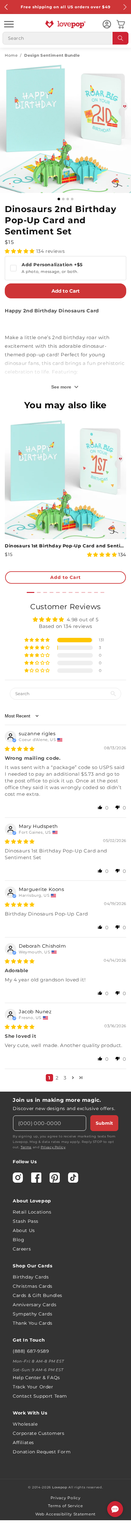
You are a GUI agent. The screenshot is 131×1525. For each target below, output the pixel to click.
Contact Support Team (40, 1396)
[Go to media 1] (59, 199)
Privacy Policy (53, 1147)
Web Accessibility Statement (65, 1514)
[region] (65, 844)
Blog (18, 1240)
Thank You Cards (32, 1323)
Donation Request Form (42, 1452)
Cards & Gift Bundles (37, 1295)
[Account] (107, 24)
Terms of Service (65, 1505)
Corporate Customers (38, 1433)
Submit (104, 1123)
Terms (26, 1147)
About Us (24, 1230)
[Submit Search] (120, 38)
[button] (9, 24)
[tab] (30, 592)
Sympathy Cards (32, 1314)
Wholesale (25, 1424)
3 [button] (65, 1078)
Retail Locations (32, 1212)
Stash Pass (25, 1221)
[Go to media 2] (63, 199)
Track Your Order (33, 1387)
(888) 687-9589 (31, 1351)
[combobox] (65, 38)
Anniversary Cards (34, 1305)
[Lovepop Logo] (65, 24)
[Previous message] (6, 7)
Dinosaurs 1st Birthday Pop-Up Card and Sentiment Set (65, 546)
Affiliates (23, 1442)
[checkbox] (65, 268)
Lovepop (59, 1487)
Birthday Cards (31, 1277)
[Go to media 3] (67, 199)
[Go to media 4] (72, 199)
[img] (20, 749)
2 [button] (57, 1078)
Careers (22, 1249)
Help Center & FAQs (36, 1377)
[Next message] (124, 7)
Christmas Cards (32, 1286)
